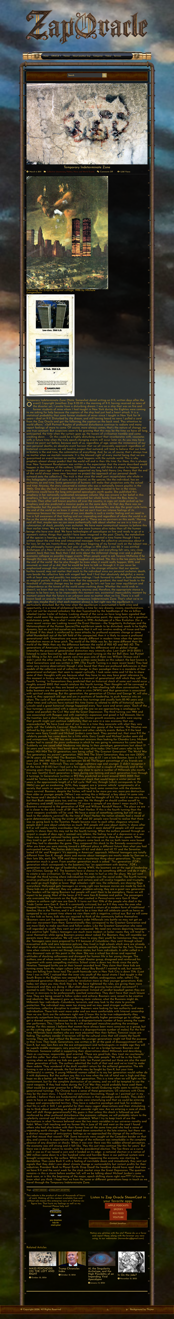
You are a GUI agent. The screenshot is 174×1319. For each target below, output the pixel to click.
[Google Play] (127, 1309)
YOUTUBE (118, 1217)
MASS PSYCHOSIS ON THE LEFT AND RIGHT (41, 1271)
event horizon (40, 1190)
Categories (98, 56)
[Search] (104, 75)
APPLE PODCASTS (118, 1206)
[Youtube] (116, 1309)
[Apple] (119, 1309)
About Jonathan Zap (81, 56)
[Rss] (108, 1309)
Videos (108, 56)
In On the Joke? (127, 1275)
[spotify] (124, 1309)
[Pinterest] (113, 1309)
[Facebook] (110, 1309)
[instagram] (121, 1309)
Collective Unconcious (56, 172)
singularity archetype (59, 1190)
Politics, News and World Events (80, 172)
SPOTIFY (118, 1209)
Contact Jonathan (118, 1223)
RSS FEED (118, 1213)
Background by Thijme (142, 1309)
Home (46, 56)
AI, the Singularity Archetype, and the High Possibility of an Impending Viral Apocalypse (101, 1274)
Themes (66, 56)
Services (117, 56)
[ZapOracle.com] (87, 26)
